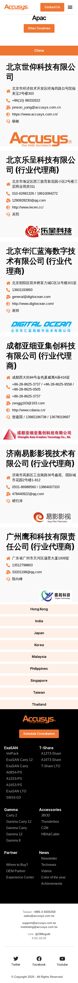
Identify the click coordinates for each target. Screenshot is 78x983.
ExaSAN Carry (17, 766)
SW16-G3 (13, 797)
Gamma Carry (16, 828)
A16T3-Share (51, 760)
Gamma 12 (14, 834)
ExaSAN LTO (16, 791)
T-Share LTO (50, 766)
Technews (48, 865)
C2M (44, 828)
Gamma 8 (13, 840)
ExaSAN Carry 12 (19, 760)
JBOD (45, 815)
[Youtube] (62, 958)
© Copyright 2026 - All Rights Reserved (37, 976)
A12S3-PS (14, 778)
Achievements (51, 883)
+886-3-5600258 (44, 911)
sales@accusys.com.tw (39, 915)
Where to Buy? (17, 865)
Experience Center (20, 877)
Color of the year (53, 877)
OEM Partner (15, 871)
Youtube (62, 964)
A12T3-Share (51, 753)
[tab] (39, 51)
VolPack (12, 753)
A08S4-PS (14, 772)
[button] (70, 7)
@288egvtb (42, 934)
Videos (46, 871)
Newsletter (49, 858)
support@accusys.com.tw (39, 923)
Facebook (39, 964)
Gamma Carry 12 (18, 821)
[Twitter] (15, 958)
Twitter (15, 964)
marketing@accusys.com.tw (39, 927)
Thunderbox (50, 821)
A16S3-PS (14, 785)
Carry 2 (11, 815)
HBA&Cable (50, 834)
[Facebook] (39, 958)
